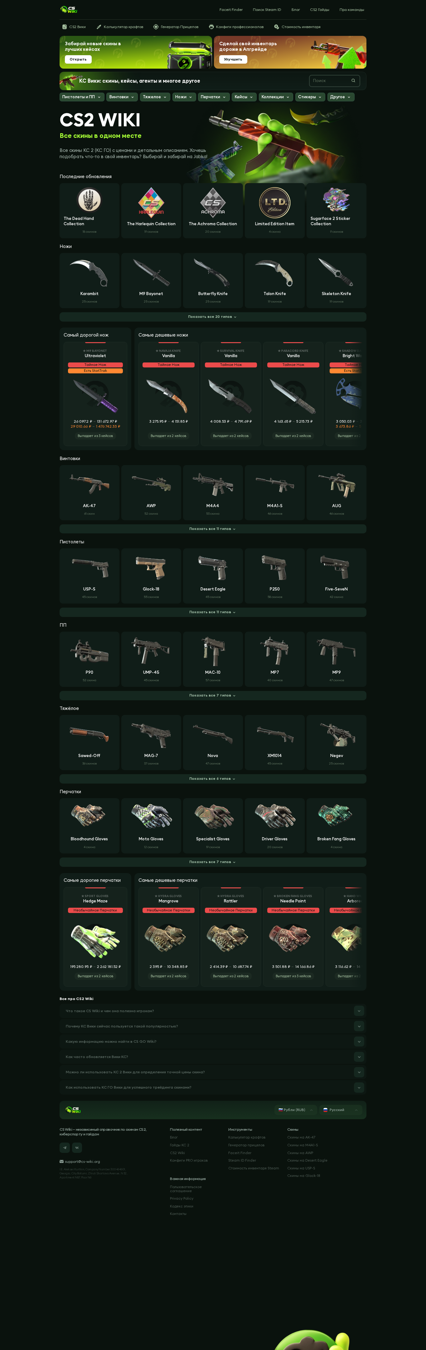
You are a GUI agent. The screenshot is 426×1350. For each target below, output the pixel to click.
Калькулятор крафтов (246, 1137)
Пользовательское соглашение (186, 1189)
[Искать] (353, 80)
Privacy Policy (181, 1198)
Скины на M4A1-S (302, 1145)
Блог (174, 1137)
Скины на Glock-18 (303, 1175)
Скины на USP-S (301, 1168)
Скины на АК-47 (301, 1137)
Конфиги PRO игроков (189, 1160)
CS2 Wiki (177, 1153)
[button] (82, 98)
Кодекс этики (181, 1206)
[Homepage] (68, 10)
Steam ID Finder (242, 1160)
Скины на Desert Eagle (307, 1160)
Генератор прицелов (246, 1145)
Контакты (178, 1214)
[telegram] (65, 1148)
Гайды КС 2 (179, 1145)
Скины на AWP (300, 1153)
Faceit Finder (239, 1153)
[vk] (77, 1148)
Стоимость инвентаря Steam (253, 1168)
